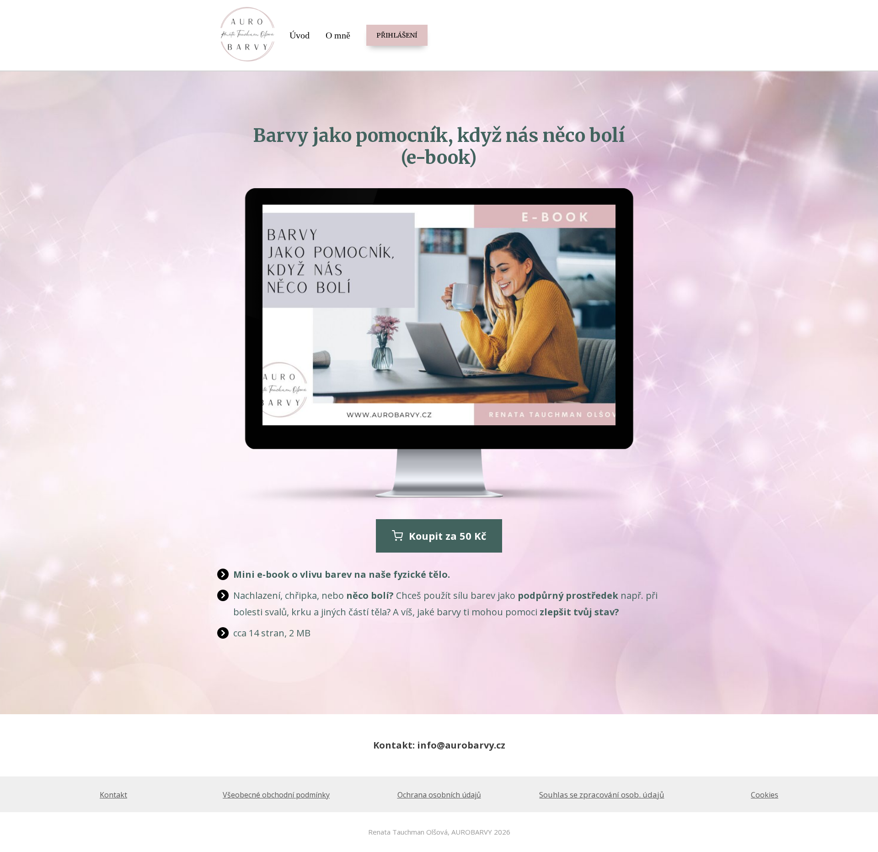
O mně (338, 35)
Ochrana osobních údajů (439, 795)
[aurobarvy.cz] (247, 35)
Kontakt (113, 795)
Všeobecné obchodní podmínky (276, 795)
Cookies (764, 795)
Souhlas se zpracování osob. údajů (601, 794)
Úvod (299, 35)
